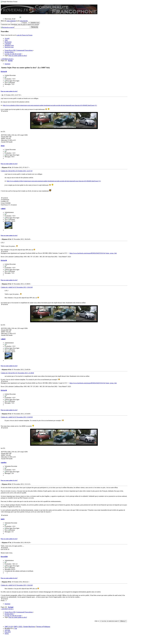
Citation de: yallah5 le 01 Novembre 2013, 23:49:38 (17, 417)
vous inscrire (24, 21)
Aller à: (96, 621)
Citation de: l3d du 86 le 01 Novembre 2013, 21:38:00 (17, 373)
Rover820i (4, 556)
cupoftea (3, 462)
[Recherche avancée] (7, 27)
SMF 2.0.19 (9, 626)
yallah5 (3, 208)
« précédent (4, 59)
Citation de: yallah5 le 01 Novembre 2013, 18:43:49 (17, 287)
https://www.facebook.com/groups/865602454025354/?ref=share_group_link (93, 253)
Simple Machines (29, 626)
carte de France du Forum (24, 35)
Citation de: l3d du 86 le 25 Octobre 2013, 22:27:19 (16, 171)
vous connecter (11, 21)
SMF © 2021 (18, 626)
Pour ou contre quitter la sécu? (9, 91)
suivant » (11, 59)
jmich (2, 519)
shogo (3, 146)
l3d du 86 (4, 71)
